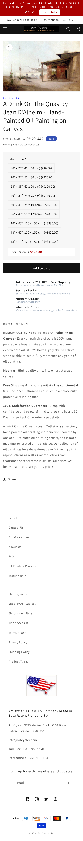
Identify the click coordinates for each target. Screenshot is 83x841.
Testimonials (17, 576)
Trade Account (18, 623)
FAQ (11, 556)
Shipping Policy (19, 652)
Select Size (17, 159)
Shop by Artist (18, 594)
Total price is (26, 252)
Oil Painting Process (22, 566)
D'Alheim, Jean (11, 98)
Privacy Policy (18, 642)
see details (49, 12)
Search (13, 518)
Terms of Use (17, 633)
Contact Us (16, 527)
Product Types (18, 661)
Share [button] (12, 479)
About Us (15, 547)
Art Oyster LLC (46, 833)
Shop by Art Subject (22, 604)
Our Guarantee (19, 537)
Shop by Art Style (20, 613)
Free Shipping (10, 144)
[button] (5, 29)
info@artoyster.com (23, 740)
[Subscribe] (67, 783)
